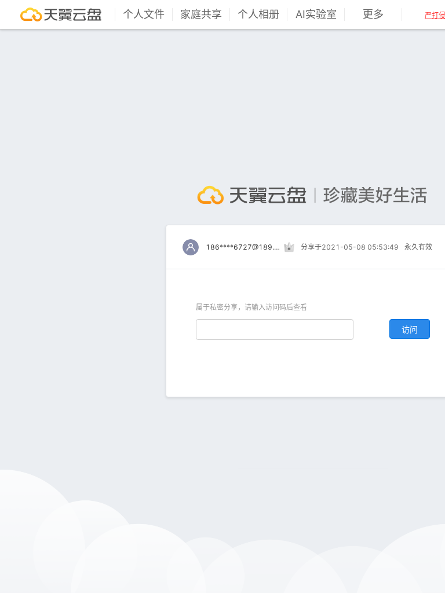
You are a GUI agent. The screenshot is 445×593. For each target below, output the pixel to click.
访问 (410, 329)
